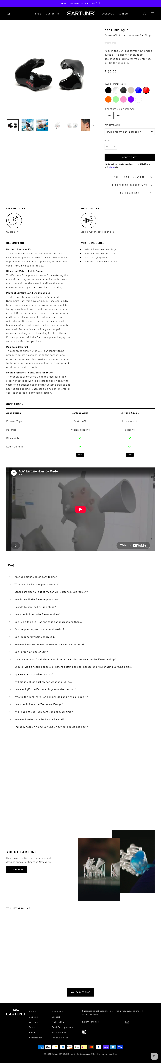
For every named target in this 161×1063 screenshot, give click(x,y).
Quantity (109, 140)
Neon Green (116, 99)
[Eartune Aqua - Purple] (35, 968)
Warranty (33, 1022)
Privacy (33, 1032)
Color (116, 84)
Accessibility (35, 1037)
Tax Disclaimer (59, 1032)
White (138, 99)
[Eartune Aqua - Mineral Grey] (15, 968)
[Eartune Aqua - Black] (9, 968)
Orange (108, 99)
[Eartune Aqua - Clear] (12, 968)
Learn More (17, 869)
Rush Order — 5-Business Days (119, 109)
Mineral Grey (123, 90)
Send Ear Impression (62, 1027)
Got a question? (129, 193)
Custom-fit (52, 13)
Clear (116, 90)
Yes (119, 115)
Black (108, 90)
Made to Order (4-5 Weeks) (129, 177)
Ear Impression (112, 125)
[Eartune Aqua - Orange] (26, 968)
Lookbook (108, 13)
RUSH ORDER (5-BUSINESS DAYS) (129, 185)
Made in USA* (59, 1022)
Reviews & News (60, 1037)
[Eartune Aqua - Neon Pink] (32, 968)
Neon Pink (123, 99)
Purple (131, 99)
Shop (38, 13)
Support (123, 13)
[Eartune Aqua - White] (38, 968)
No (109, 115)
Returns (33, 1011)
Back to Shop (82, 992)
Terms (32, 1027)
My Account (58, 1011)
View (80, 455)
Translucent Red (146, 90)
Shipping (33, 1016)
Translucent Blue (138, 90)
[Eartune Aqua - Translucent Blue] (21, 968)
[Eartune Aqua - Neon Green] (29, 968)
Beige (131, 90)
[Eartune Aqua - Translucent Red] (24, 968)
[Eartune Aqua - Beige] (18, 968)
